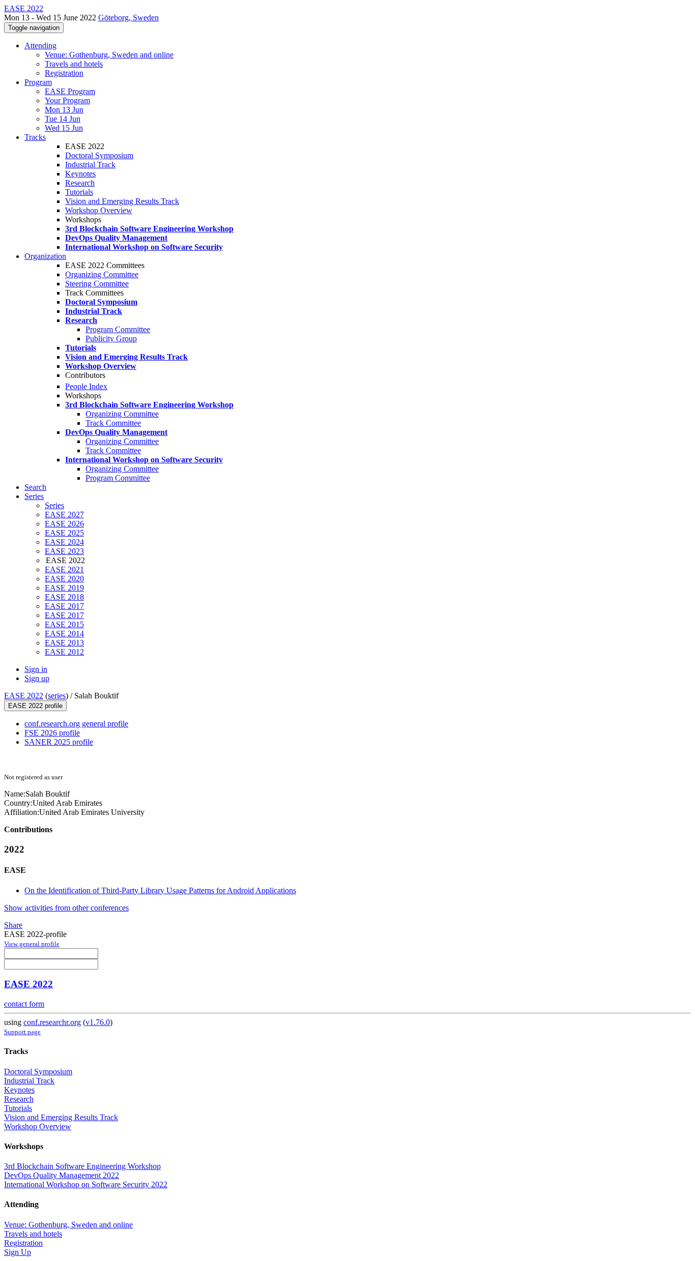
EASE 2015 (64, 624)
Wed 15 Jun (64, 128)
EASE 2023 (64, 551)
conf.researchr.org (52, 1022)
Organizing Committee (101, 274)
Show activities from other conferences (66, 907)
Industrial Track (90, 164)
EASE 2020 (64, 578)
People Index (86, 386)
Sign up (36, 678)
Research (80, 183)
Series (54, 505)
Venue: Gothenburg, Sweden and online (109, 54)
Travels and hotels (74, 64)
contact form (24, 1004)
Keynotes (80, 173)
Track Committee (113, 423)
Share (13, 925)
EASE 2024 (64, 542)
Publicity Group (111, 338)
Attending (40, 45)
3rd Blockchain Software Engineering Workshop (82, 1166)
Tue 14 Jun (62, 118)
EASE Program (70, 91)
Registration (64, 73)
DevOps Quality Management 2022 (61, 1175)
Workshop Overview (98, 210)
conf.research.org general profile (76, 723)
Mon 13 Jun (64, 109)
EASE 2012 (64, 652)
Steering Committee (97, 283)
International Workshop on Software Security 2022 (85, 1184)
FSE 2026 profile (52, 732)
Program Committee (117, 329)
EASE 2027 (64, 514)
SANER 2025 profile (58, 742)
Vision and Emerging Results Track (122, 201)
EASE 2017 (64, 606)
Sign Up (17, 1252)
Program (38, 82)
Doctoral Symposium (99, 155)
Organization (45, 256)
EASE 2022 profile (35, 706)
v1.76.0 (97, 1022)
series (57, 695)
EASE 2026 (64, 523)
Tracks (35, 137)
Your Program (67, 100)
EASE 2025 (64, 533)
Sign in (35, 669)
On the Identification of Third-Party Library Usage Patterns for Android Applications (160, 890)
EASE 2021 (64, 569)
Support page (22, 1032)
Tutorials (79, 192)
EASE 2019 (64, 587)
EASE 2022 (23, 695)
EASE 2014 (64, 633)
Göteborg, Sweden (128, 17)
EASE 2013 (64, 642)
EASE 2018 (64, 597)
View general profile (32, 944)
